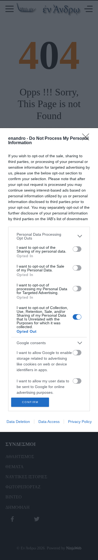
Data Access (49, 421)
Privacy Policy (80, 421)
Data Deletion (18, 421)
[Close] (87, 139)
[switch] (77, 249)
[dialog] (49, 280)
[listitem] (49, 236)
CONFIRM (30, 402)
